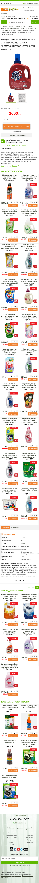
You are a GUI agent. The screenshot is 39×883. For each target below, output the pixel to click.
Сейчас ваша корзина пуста (13, 17)
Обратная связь (20, 823)
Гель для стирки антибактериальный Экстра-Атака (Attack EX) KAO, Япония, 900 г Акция (10, 283)
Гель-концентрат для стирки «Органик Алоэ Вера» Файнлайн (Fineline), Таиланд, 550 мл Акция (10, 213)
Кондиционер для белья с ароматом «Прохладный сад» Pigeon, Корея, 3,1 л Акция (29, 632)
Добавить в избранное (17, 135)
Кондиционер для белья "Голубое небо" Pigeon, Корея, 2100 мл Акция (29, 596)
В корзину (13, 205)
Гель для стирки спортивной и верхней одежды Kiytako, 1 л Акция (10, 386)
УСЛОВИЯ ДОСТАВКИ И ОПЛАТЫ (16, 145)
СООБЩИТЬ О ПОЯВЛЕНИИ (16, 126)
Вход (26, 3)
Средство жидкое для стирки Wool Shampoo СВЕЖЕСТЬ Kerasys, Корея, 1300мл (9, 351)
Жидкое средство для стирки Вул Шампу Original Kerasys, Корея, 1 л (29, 421)
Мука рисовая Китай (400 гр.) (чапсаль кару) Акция (10, 707)
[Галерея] (33, 587)
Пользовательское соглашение (19, 866)
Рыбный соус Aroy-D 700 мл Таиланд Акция (29, 706)
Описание (5, 527)
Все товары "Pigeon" (10, 166)
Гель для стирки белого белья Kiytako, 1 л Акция (29, 489)
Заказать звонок (29, 11)
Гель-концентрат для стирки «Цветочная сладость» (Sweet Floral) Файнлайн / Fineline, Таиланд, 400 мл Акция (29, 317)
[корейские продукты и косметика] (2, 7)
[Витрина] (37, 587)
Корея (23, 543)
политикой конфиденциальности (11, 876)
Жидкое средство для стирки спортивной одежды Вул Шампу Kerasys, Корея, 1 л (29, 386)
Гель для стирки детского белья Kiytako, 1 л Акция (29, 246)
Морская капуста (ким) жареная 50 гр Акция (9, 776)
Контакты (7, 3)
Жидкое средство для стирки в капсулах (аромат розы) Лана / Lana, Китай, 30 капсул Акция (9, 491)
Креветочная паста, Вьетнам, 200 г (9, 741)
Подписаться (19, 863)
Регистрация (33, 3)
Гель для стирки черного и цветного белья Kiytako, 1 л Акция (9, 455)
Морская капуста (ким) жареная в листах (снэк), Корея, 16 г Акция (29, 742)
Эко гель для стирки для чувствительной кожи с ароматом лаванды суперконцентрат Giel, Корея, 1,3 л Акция (29, 213)
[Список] (29, 587)
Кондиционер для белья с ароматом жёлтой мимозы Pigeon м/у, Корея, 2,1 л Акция (9, 597)
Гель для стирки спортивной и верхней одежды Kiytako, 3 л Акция (29, 177)
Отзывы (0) (15, 527)
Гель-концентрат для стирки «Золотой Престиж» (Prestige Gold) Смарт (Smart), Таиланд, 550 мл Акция (9, 248)
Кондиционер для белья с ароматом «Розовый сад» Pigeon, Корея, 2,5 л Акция (9, 666)
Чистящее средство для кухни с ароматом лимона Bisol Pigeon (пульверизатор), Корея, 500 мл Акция (9, 632)
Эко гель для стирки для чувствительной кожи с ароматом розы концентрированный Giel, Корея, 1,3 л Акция (29, 283)
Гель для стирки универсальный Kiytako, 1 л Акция (29, 351)
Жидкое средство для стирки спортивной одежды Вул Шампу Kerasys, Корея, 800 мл (9, 177)
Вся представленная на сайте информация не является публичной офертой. (20, 828)
